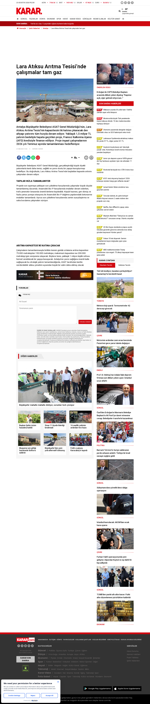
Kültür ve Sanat (87, 676)
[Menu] (122, 19)
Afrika (82, 654)
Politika (52, 650)
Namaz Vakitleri (133, 654)
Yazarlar (33, 19)
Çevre (77, 650)
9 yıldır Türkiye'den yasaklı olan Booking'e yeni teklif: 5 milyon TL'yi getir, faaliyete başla (64, 24)
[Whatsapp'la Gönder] (33, 158)
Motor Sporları (86, 661)
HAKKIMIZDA (43, 639)
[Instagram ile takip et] (32, 645)
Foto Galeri (44, 676)
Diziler (50, 665)
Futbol (49, 661)
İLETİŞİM (52, 639)
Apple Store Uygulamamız (129, 688)
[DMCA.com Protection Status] (25, 668)
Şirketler (96, 658)
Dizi (64, 673)
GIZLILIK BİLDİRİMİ (99, 639)
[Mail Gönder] (38, 158)
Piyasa (53, 658)
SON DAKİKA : (22, 24)
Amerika (62, 654)
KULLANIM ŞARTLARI (83, 639)
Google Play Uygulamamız (99, 688)
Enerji (75, 658)
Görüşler (87, 19)
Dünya (42, 19)
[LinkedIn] (28, 158)
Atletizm (74, 661)
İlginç (82, 673)
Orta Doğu (52, 654)
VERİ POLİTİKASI (113, 639)
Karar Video (75, 19)
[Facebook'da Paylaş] (19, 158)
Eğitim (84, 650)
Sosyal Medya (71, 669)
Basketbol (57, 661)
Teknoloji (43, 669)
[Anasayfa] (18, 19)
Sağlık (65, 665)
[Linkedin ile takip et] (29, 645)
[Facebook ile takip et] (128, 2)
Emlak (59, 658)
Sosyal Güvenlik (85, 658)
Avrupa (70, 654)
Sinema (70, 673)
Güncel (24, 19)
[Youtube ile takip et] (122, 2)
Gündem (58, 673)
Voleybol (66, 661)
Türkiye (71, 650)
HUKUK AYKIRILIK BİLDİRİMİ (131, 639)
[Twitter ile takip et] (132, 2)
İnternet (60, 669)
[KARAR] (29, 11)
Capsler (62, 676)
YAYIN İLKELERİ (68, 639)
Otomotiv (68, 658)
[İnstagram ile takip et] (125, 2)
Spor (59, 19)
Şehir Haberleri (133, 660)
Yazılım (81, 669)
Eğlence (83, 665)
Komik (76, 673)
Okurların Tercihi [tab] (106, 265)
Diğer (95, 661)
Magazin (57, 665)
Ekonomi (51, 19)
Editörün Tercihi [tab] (124, 265)
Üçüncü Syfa (61, 650)
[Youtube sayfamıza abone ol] (25, 645)
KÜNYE (59, 639)
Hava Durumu (132, 651)
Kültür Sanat (114, 19)
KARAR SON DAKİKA (25, 659)
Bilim (87, 669)
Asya (76, 654)
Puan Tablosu (132, 657)
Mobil (53, 669)
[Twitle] (24, 158)
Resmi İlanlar (99, 19)
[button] (72, 158)
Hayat (65, 19)
